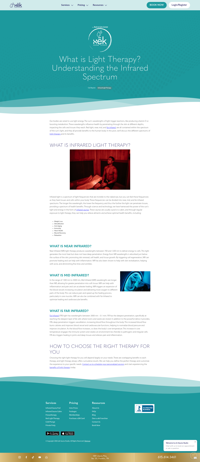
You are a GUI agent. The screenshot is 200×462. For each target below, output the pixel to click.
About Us (95, 408)
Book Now (96, 425)
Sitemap (87, 441)
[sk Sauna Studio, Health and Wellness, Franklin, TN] (144, 408)
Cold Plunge (50, 422)
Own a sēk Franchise (100, 418)
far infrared (111, 128)
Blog (94, 415)
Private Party (50, 425)
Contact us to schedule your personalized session (103, 364)
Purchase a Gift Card (77, 418)
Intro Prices (73, 408)
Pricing (81, 5)
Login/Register (179, 5)
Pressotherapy (51, 415)
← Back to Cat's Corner (100, 27)
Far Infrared (54, 316)
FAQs (94, 412)
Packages (73, 412)
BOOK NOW (157, 5)
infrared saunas (82, 210)
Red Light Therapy (53, 418)
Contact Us (96, 422)
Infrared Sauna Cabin (54, 412)
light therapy (55, 134)
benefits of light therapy (60, 368)
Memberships (74, 415)
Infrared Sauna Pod (53, 408)
